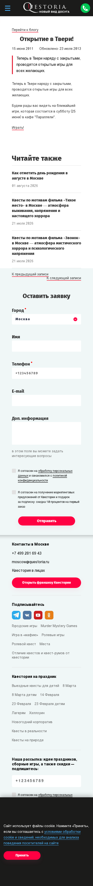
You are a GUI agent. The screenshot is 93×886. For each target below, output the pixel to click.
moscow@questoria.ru (30, 562)
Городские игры (24, 626)
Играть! (18, 128)
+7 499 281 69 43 (26, 554)
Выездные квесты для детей (35, 686)
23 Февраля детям (50, 704)
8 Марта (69, 686)
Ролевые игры (53, 635)
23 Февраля (21, 704)
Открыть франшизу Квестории (46, 583)
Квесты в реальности (29, 731)
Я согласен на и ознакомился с (45, 476)
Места (45, 644)
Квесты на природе (28, 740)
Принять (22, 855)
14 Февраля (49, 695)
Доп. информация (30, 418)
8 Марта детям (24, 695)
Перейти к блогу (25, 30)
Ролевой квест (24, 644)
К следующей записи (64, 278)
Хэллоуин (37, 713)
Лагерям (19, 713)
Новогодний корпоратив (32, 722)
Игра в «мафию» (25, 635)
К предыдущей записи (30, 274)
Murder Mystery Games (59, 626)
